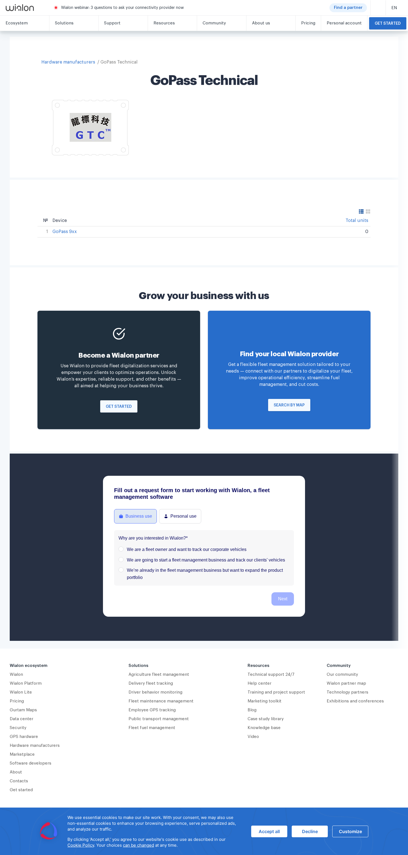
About (16, 772)
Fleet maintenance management (161, 701)
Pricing (17, 701)
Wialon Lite (21, 692)
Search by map (289, 405)
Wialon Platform (26, 683)
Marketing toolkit (264, 701)
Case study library (266, 719)
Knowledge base (264, 728)
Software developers (30, 763)
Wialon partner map (346, 683)
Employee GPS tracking (152, 710)
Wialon (16, 674)
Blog (252, 710)
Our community (342, 674)
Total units (357, 220)
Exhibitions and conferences (355, 701)
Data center (21, 719)
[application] (204, 831)
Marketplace (22, 754)
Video (253, 737)
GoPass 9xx (64, 231)
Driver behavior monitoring (155, 692)
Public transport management (159, 719)
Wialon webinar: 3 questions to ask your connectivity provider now (122, 8)
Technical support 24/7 (271, 674)
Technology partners (347, 692)
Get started (388, 24)
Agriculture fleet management (159, 674)
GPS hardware (24, 737)
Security (18, 728)
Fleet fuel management (152, 728)
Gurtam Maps (23, 710)
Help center (259, 683)
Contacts (19, 781)
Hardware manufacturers (68, 62)
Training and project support (276, 692)
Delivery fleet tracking (151, 683)
